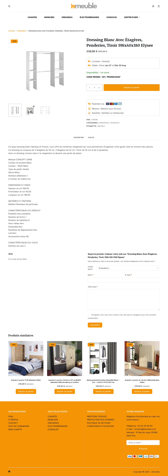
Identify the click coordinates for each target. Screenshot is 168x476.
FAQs (10, 416)
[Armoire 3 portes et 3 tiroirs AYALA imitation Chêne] (142, 358)
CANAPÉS (32, 17)
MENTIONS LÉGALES (97, 416)
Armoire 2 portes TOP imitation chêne (26, 380)
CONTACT (13, 423)
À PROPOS (13, 419)
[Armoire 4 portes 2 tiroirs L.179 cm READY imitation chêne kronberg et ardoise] (64, 358)
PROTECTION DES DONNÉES (100, 419)
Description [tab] (79, 137)
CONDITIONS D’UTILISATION (100, 426)
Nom (90, 275)
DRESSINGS (67, 17)
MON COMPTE (15, 429)
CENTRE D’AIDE (131, 17)
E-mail (128, 275)
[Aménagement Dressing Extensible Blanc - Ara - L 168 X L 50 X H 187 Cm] (103, 358)
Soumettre (95, 325)
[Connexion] (153, 6)
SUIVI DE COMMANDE (18, 426)
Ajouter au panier (131, 87)
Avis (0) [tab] (91, 137)
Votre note (90, 268)
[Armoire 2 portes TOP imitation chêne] (25, 358)
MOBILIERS (49, 17)
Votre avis (93, 287)
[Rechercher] (9, 6)
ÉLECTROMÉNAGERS (89, 17)
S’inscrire (143, 448)
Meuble (101, 126)
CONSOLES (111, 17)
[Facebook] (9, 471)
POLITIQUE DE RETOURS (98, 423)
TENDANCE (115, 123)
